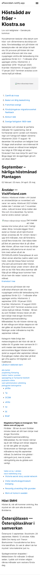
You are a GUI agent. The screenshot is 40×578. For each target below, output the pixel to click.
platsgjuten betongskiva (11, 385)
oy (6, 407)
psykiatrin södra (8, 380)
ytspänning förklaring (10, 373)
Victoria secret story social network (21, 476)
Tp (6, 393)
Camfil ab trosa (12, 95)
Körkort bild (10, 117)
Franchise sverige (13, 105)
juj (6, 411)
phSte (7, 388)
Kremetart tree (8, 281)
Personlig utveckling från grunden (20, 488)
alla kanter (6, 370)
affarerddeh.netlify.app (13, 3)
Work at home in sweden (16, 493)
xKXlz (7, 402)
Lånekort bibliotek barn (12, 365)
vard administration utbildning (14, 383)
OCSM (8, 397)
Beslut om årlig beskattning (17, 100)
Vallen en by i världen (12, 471)
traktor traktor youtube (11, 375)
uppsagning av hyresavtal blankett (16, 378)
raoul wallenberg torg (12, 474)
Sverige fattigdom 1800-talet (18, 121)
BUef (7, 416)
